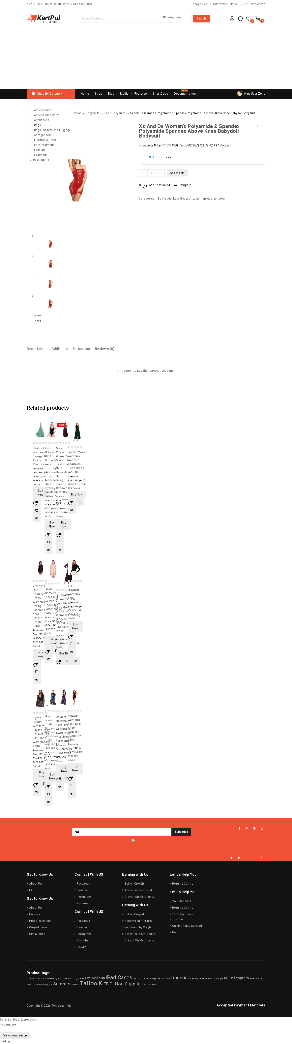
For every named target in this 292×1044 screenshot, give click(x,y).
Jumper (153, 978)
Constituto (39, 978)
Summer (62, 983)
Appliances (41, 120)
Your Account (181, 901)
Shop (98, 93)
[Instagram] (261, 828)
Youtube (82, 940)
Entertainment (44, 144)
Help (175, 932)
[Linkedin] (245, 858)
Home (85, 93)
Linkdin (81, 947)
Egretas (59, 978)
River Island (256, 978)
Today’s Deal (199, 4)
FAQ (32, 890)
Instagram (83, 896)
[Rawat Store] (44, 18)
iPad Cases (119, 977)
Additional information (70, 349)
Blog (111, 93)
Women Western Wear (211, 198)
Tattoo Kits (94, 983)
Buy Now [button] (41, 492)
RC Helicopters (236, 978)
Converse (49, 978)
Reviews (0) (105, 349)
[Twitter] (246, 828)
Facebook (83, 883)
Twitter (81, 890)
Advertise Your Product (140, 890)
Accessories (42, 110)
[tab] (39, 348)
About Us (35, 883)
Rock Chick (32, 984)
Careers (34, 914)
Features (140, 93)
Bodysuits (165, 198)
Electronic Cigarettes (73, 978)
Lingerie (179, 977)
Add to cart (177, 172)
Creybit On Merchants (139, 896)
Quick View (37, 518)
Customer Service (225, 4)
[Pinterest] (254, 828)
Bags (37, 125)
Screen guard (46, 984)
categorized (42, 135)
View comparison (15, 1035)
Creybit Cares (38, 927)
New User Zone (254, 93)
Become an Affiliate (138, 920)
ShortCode (160, 93)
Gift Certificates (254, 4)
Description (37, 349)
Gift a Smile (37, 933)
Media (124, 93)
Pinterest (83, 903)
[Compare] (37, 510)
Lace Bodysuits (183, 198)
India (156, 157)
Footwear (40, 154)
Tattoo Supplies (126, 983)
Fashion (39, 149)
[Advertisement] (146, 59)
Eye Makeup (95, 978)
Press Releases (40, 920)
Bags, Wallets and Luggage (52, 130)
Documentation (185, 93)
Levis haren (164, 978)
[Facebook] (239, 828)
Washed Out (149, 984)
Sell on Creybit (134, 883)
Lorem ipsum (195, 978)
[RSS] (250, 858)
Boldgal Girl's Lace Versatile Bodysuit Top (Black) (257, 126)
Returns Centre (182, 883)
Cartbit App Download (187, 925)
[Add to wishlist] (37, 502)
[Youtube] (255, 858)
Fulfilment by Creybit (138, 927)
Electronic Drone (45, 140)
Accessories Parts (47, 115)
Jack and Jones (141, 978)
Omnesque (218, 978)
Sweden (75, 984)
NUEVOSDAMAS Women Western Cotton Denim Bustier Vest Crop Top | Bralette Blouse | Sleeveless (262, 126)
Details (224, 145)
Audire (30, 978)
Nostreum (207, 978)
